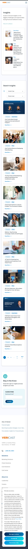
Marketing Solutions (7, 459)
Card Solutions (6, 466)
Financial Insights (6, 425)
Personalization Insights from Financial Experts (13, 431)
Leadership (5, 480)
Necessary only (14, 542)
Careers (4, 484)
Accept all (14, 538)
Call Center (5, 470)
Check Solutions (6, 463)
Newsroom (5, 488)
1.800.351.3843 (9, 451)
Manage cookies (14, 534)
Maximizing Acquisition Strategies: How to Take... (13, 428)
